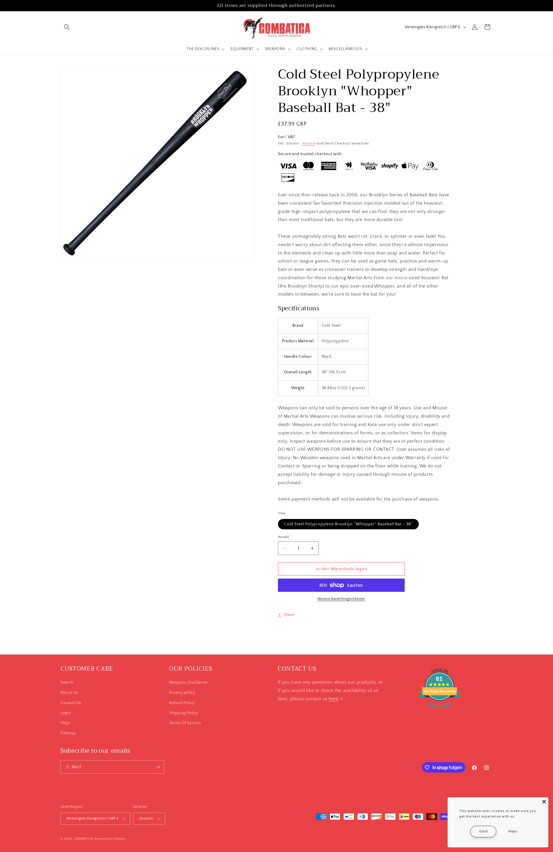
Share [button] (289, 615)
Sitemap (68, 733)
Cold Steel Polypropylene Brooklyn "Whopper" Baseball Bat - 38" (348, 524)
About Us (69, 692)
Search (67, 682)
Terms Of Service (185, 723)
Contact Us (70, 703)
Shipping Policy (183, 713)
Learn (65, 713)
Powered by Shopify (110, 838)
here (333, 698)
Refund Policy (182, 703)
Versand (308, 143)
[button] (66, 27)
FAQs (65, 723)
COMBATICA (83, 838)
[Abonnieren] (157, 767)
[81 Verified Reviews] (439, 711)
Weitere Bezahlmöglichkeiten (341, 599)
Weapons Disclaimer (188, 682)
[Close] (544, 802)
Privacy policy (182, 692)
